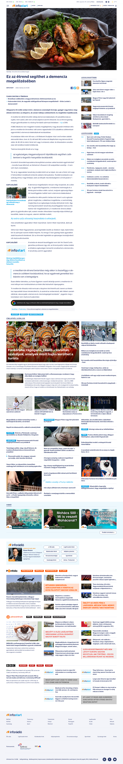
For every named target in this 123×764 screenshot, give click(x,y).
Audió (90, 721)
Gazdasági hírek (102, 736)
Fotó (111, 719)
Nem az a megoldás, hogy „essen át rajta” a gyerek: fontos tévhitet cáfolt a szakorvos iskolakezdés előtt (59, 450)
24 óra (33, 5)
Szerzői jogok (81, 759)
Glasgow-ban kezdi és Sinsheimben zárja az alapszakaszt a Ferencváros (72, 412)
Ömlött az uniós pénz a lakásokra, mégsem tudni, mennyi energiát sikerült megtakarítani (98, 605)
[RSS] (104, 759)
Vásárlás (38, 617)
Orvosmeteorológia (72, 736)
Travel (40, 665)
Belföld (8, 719)
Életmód (50, 724)
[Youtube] (115, 759)
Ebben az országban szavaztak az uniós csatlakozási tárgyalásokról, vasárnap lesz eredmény (96, 353)
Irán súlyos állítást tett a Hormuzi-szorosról (59, 488)
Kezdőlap (14, 309)
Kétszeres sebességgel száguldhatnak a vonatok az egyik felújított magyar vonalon (61, 588)
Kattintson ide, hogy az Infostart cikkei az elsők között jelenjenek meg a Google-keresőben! (44, 303)
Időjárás (112, 724)
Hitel (29, 617)
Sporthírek (87, 736)
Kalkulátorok (59, 617)
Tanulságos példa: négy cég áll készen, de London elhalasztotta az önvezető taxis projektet (21, 450)
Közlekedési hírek (39, 736)
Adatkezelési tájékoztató (54, 759)
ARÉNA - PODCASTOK (108, 5)
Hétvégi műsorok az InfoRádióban (101, 429)
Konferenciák (51, 571)
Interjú (50, 721)
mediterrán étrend (36, 314)
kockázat (15, 314)
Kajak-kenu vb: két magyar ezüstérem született (15, 411)
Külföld (8, 721)
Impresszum (42, 759)
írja (61, 123)
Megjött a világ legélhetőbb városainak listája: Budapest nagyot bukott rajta (59, 634)
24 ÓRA (96, 133)
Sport (32, 665)
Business (23, 665)
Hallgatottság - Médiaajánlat (28, 759)
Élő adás (52, 547)
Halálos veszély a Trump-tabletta (59, 482)
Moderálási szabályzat (69, 759)
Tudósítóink (51, 719)
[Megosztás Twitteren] (74, 88)
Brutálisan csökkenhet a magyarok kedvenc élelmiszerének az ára (32, 99)
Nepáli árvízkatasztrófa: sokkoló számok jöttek (23, 427)
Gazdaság (9, 724)
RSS (87, 759)
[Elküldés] (77, 88)
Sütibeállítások (93, 759)
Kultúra (29, 721)
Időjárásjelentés (55, 736)
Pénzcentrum (27, 571)
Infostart (10, 88)
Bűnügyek (71, 721)
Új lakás (63, 571)
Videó (90, 724)
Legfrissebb (92, 719)
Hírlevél (112, 721)
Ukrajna (40, 5)
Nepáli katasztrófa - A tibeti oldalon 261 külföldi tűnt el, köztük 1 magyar (44, 412)
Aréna (115, 736)
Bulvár (70, 719)
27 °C (115, 1)
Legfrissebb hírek (23, 736)
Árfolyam (39, 571)
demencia (24, 314)
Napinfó (70, 724)
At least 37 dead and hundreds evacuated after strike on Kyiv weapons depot (97, 699)
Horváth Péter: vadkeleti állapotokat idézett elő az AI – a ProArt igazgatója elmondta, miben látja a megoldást (24, 495)
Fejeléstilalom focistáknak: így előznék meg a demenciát (16, 202)
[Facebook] (109, 759)
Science (49, 665)
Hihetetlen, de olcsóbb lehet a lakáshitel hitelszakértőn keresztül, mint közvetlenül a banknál (97, 422)
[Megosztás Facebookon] (72, 88)
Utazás (47, 617)
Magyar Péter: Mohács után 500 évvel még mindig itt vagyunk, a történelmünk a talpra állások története (102, 413)
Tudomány (22, 309)
